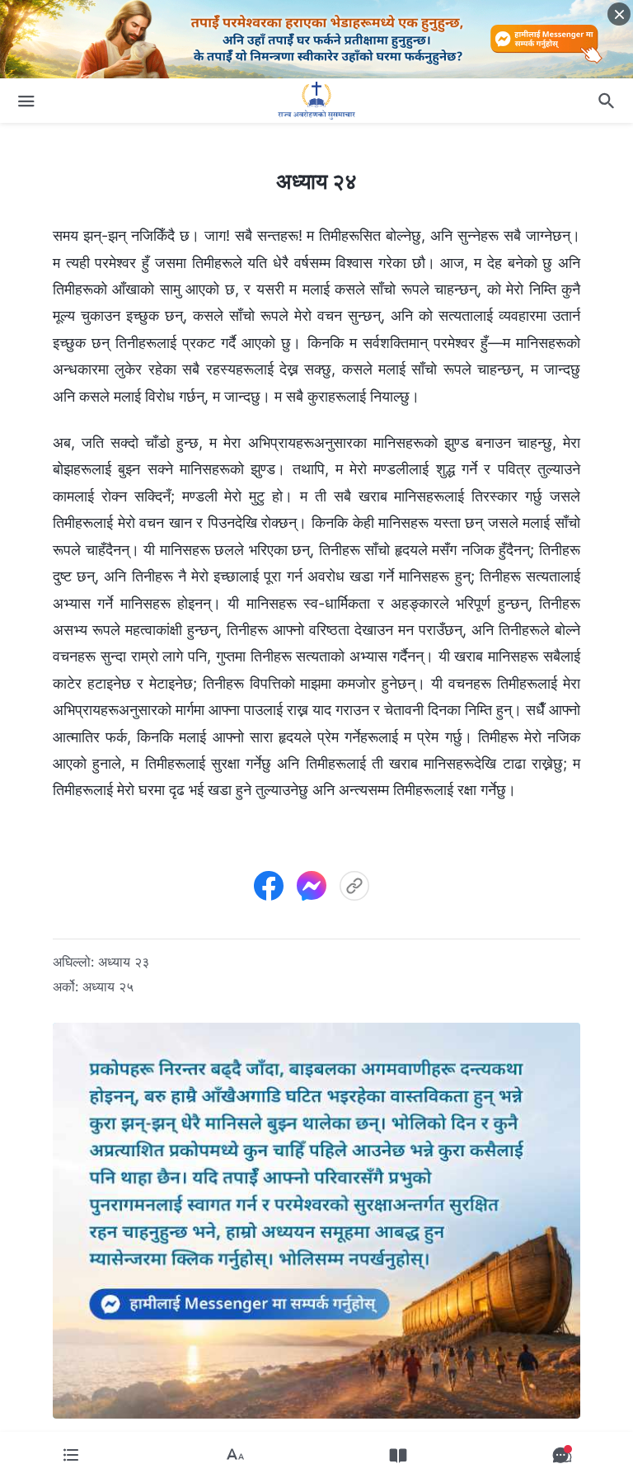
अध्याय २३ (123, 961)
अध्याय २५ (108, 986)
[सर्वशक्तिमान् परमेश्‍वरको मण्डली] (316, 100)
